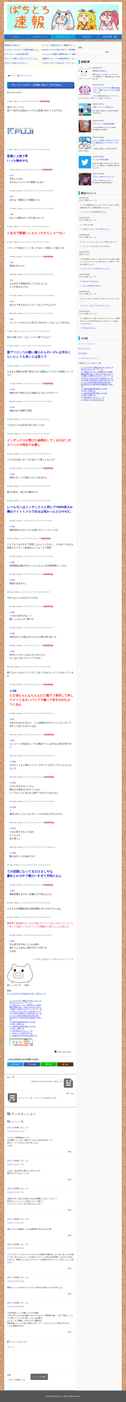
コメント (11, 1346)
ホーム (12, 75)
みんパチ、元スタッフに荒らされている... (96, 305)
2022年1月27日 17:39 (15, 1164)
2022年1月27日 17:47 (15, 1192)
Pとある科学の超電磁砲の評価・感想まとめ (26, 993)
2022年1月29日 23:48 (15, 1281)
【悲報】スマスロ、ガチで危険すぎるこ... (96, 229)
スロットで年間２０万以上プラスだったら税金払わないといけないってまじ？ (35, 58)
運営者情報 (83, 353)
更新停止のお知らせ (12, 45)
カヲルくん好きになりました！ (17, 63)
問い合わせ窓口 (85, 348)
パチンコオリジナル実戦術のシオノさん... (96, 268)
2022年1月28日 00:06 (15, 1248)
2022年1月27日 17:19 (15, 1131)
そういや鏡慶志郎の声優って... (92, 286)
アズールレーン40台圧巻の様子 (17, 54)
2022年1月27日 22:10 (15, 1223)
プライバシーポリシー (87, 344)
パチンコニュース (26, 75)
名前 (9, 1375)
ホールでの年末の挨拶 (101, 159)
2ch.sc (45, 959)
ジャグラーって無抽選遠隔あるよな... (94, 212)
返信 (69, 1151)
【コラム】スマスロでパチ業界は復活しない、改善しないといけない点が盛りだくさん (38, 49)
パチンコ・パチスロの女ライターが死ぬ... (96, 246)
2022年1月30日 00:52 (15, 1306)
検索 (80, 47)
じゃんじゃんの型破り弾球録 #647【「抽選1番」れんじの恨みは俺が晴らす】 (71, 54)
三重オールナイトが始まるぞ (103, 107)
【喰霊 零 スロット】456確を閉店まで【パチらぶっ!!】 (62, 58)
